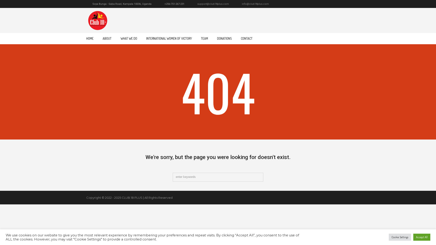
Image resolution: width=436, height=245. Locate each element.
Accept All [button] (422, 237)
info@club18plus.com (255, 3)
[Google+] (337, 4)
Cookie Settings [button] (399, 237)
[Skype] (347, 4)
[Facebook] (331, 4)
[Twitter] (326, 4)
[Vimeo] (342, 4)
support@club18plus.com (213, 3)
